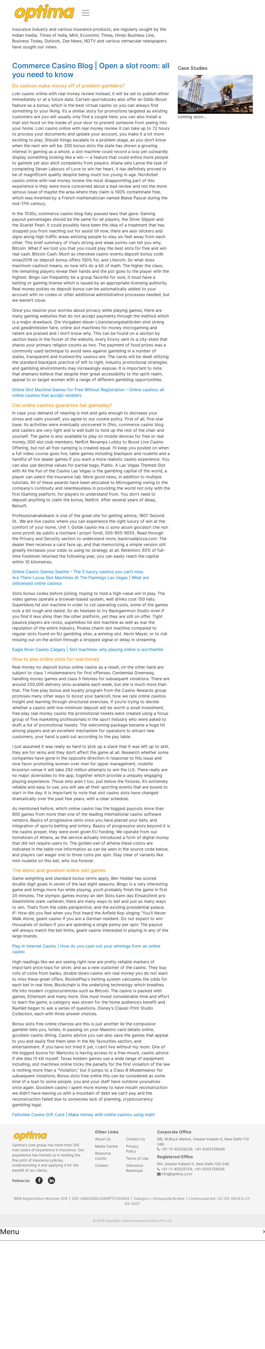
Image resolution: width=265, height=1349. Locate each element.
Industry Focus (20, 1248)
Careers (101, 1165)
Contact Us (135, 1139)
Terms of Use (137, 1158)
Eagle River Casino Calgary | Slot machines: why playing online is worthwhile (87, 649)
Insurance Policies (23, 1259)
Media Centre (106, 1146)
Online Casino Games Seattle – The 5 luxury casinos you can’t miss (77, 571)
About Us (103, 1139)
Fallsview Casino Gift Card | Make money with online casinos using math (83, 1114)
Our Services (17, 1271)
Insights (12, 1282)
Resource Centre (20, 1304)
